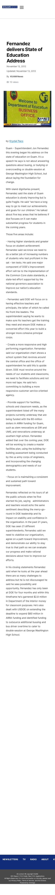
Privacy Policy (16, 880)
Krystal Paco (16, 141)
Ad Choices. (42, 880)
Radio (33, 859)
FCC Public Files (25, 876)
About (45, 859)
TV (24, 859)
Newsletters (10, 859)
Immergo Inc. (32, 889)
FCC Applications (38, 876)
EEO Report (15, 876)
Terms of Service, (28, 880)
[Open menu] (22, 7)
